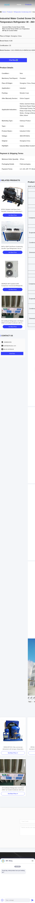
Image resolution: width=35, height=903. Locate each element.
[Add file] (2, 900)
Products (28, 4)
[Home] (7, 4)
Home (19, 4)
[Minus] (32, 861)
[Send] (32, 900)
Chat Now (12, 60)
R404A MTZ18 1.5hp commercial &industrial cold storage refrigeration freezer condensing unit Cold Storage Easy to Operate (13, 748)
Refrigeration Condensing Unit (22, 12)
